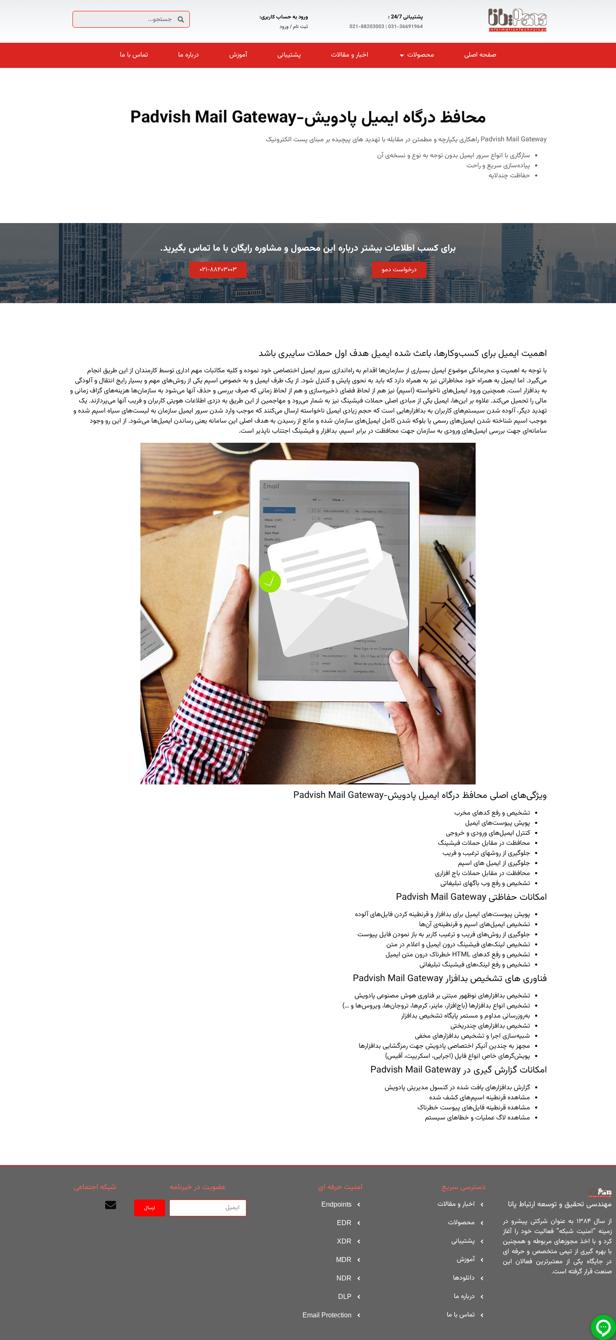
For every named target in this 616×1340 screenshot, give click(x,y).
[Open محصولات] (402, 55)
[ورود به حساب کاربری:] (318, 21)
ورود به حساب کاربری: (283, 17)
